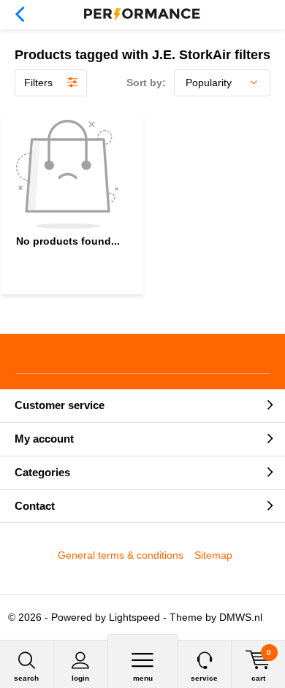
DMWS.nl (240, 617)
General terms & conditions (120, 555)
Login (80, 678)
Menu (143, 678)
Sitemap (213, 555)
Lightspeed (134, 617)
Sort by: (146, 82)
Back (19, 14)
